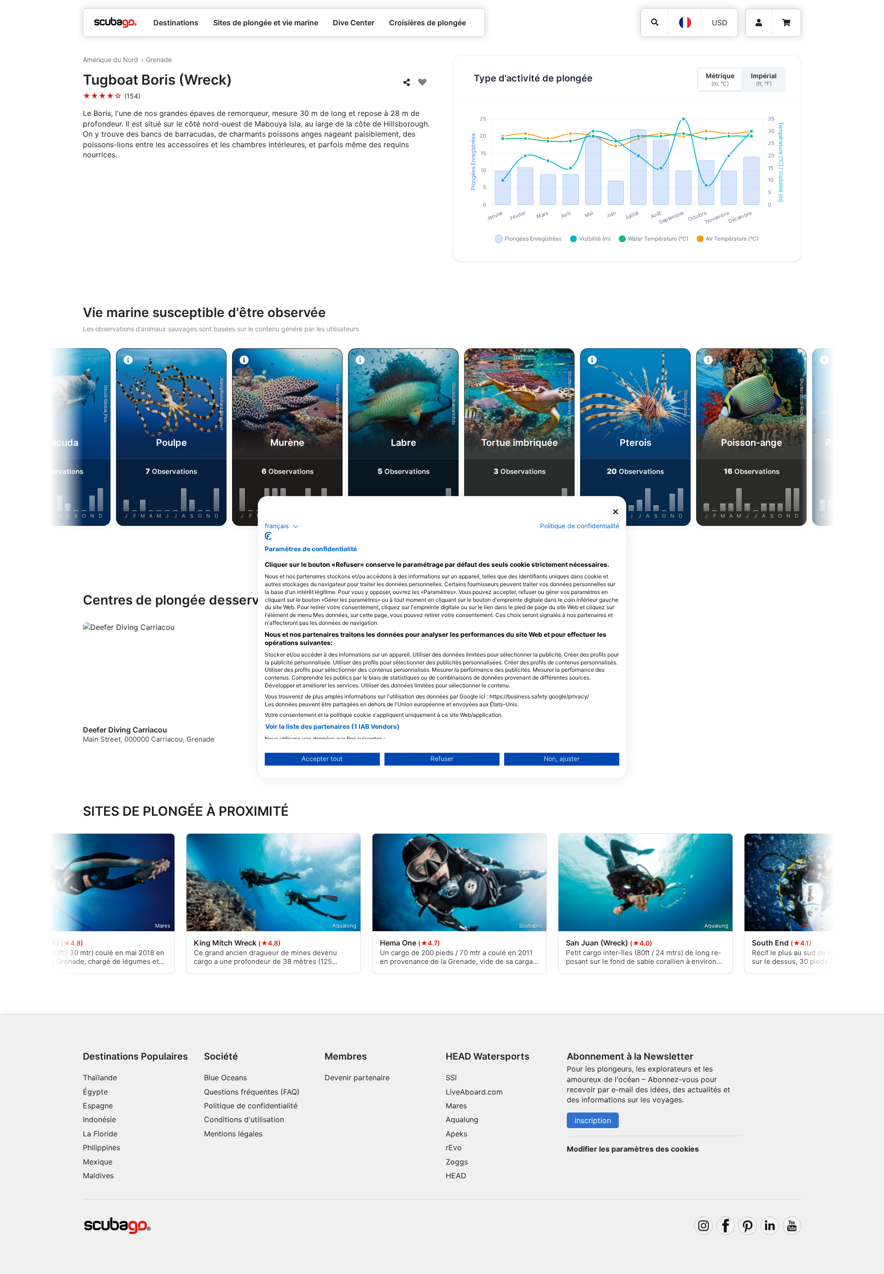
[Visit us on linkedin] (770, 1225)
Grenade (159, 59)
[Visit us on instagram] (703, 1225)
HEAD (456, 1175)
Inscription (593, 1120)
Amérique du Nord (110, 59)
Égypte (95, 1091)
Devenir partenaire (357, 1077)
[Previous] (75, 439)
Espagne (98, 1105)
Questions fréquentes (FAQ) (252, 1091)
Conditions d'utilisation (245, 1119)
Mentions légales (233, 1133)
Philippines (101, 1147)
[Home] (115, 22)
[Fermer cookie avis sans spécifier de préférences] (615, 512)
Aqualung (462, 1119)
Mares (456, 1105)
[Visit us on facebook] (725, 1225)
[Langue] (684, 22)
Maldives (98, 1175)
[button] (282, 526)
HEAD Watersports (487, 1056)
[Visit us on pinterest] (748, 1225)
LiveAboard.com (474, 1091)
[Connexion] (759, 22)
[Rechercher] (654, 22)
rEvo (454, 1147)
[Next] (808, 439)
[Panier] (786, 22)
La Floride (100, 1133)
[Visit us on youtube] (792, 1225)
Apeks (456, 1133)
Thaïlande (100, 1077)
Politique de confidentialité (250, 1105)
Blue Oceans (225, 1077)
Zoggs (457, 1161)
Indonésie (99, 1119)
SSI (451, 1077)
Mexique (97, 1161)
